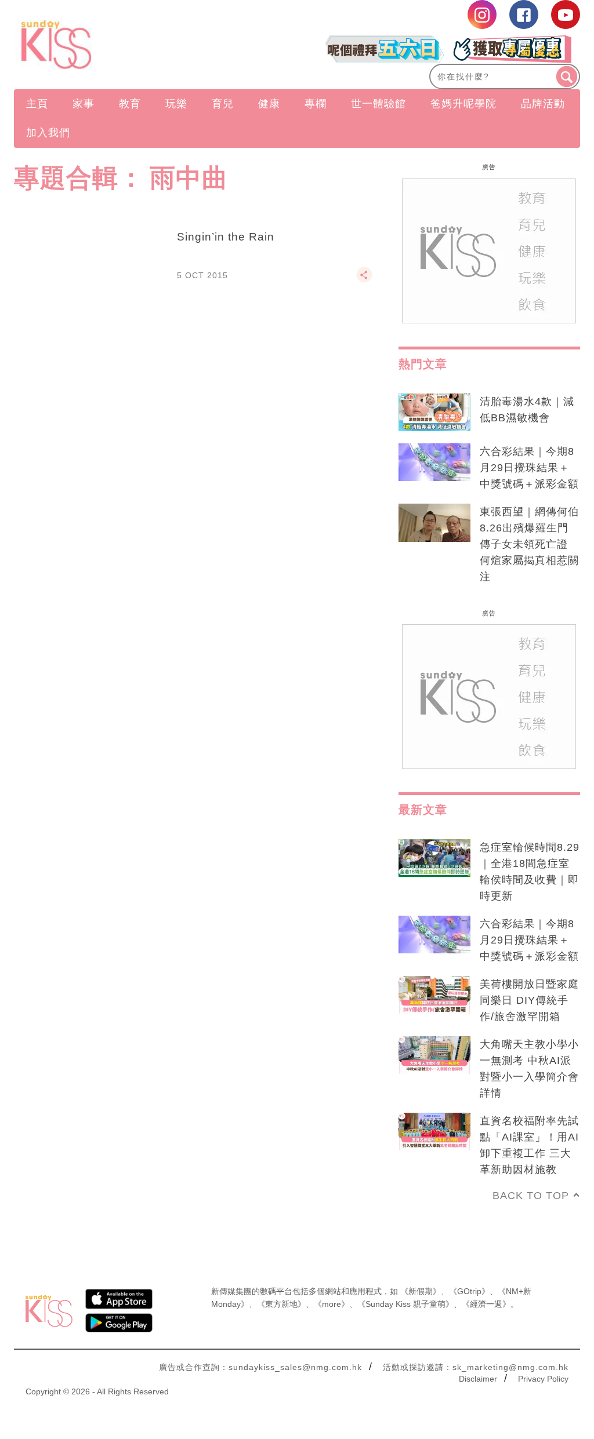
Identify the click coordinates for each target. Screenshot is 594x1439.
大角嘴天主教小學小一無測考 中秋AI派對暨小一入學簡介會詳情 (529, 1069)
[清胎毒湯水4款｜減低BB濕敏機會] (434, 413)
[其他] (364, 280)
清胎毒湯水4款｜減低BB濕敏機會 (527, 410)
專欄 (316, 104)
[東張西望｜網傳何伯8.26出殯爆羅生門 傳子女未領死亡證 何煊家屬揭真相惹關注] (434, 523)
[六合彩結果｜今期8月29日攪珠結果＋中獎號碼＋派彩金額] (434, 462)
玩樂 (176, 104)
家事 (84, 104)
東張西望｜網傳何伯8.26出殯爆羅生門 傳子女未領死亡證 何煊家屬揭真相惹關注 (529, 544)
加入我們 (48, 133)
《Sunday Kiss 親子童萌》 (405, 1304)
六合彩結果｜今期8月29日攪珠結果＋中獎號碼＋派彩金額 (529, 468)
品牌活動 (543, 104)
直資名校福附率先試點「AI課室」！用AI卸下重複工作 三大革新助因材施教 (529, 1145)
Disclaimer (478, 1378)
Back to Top (530, 1195)
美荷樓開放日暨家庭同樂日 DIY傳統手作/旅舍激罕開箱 (529, 1000)
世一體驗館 (378, 104)
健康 (269, 104)
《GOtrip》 (469, 1291)
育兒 (223, 104)
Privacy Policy (543, 1378)
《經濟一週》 (486, 1304)
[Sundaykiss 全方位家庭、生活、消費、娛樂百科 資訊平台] (99, 44)
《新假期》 (420, 1291)
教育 (130, 104)
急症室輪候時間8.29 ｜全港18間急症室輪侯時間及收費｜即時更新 (529, 871)
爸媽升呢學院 (463, 104)
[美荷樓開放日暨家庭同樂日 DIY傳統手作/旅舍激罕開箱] (434, 995)
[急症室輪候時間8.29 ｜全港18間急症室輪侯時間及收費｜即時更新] (434, 858)
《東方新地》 (281, 1304)
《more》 (331, 1304)
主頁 (37, 104)
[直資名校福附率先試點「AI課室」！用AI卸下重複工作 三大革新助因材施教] (434, 1132)
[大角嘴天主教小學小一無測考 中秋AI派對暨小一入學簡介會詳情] (434, 1055)
